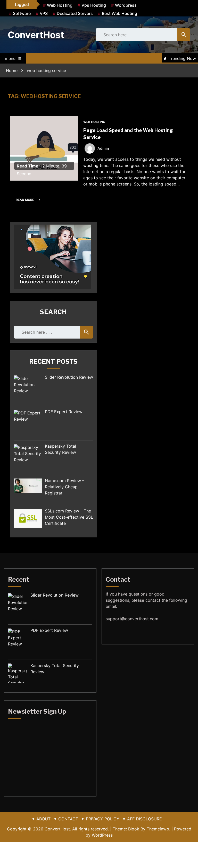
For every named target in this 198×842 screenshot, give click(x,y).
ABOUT (43, 818)
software (22, 13)
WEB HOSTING (94, 122)
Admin (103, 148)
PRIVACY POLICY (102, 818)
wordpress (126, 5)
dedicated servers (75, 13)
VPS (44, 13)
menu (10, 58)
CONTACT (68, 818)
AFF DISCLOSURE (144, 818)
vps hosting (93, 5)
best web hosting (119, 13)
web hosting (59, 5)
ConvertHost (36, 34)
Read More (25, 200)
